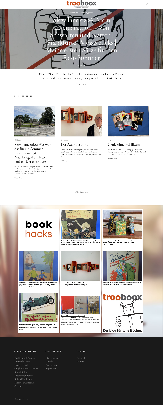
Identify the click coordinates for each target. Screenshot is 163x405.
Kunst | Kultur (21, 372)
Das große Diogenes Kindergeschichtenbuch (35, 324)
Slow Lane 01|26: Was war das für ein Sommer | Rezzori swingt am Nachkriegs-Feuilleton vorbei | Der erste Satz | (32, 153)
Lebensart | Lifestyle (77, 13)
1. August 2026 (81, 65)
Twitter (80, 361)
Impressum (50, 368)
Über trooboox (52, 358)
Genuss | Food (21, 365)
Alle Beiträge (81, 191)
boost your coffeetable (24, 382)
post (109, 140)
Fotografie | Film (22, 361)
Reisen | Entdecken (23, 379)
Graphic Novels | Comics (26, 368)
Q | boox (89, 13)
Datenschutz (51, 365)
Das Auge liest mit (74, 144)
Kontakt (49, 361)
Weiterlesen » (81, 84)
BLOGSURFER (65, 294)
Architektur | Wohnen (24, 358)
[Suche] (147, 4)
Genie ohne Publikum (124, 144)
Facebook (81, 358)
